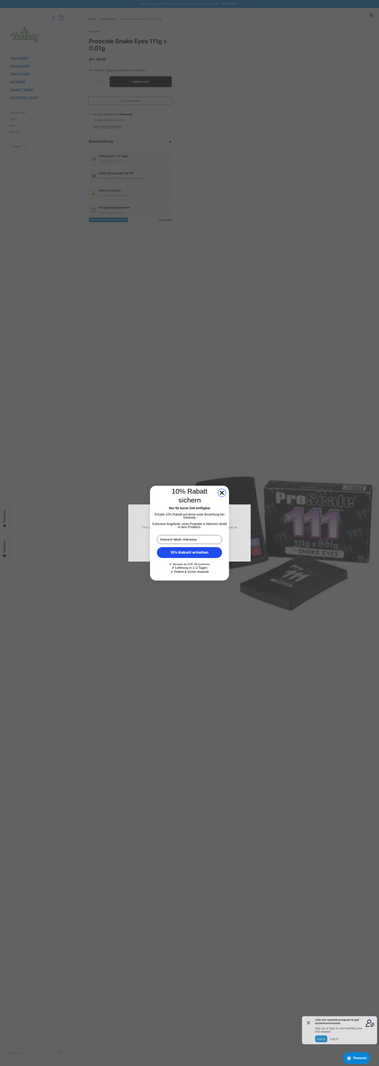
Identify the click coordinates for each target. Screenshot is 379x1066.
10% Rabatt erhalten (189, 552)
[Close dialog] (222, 493)
